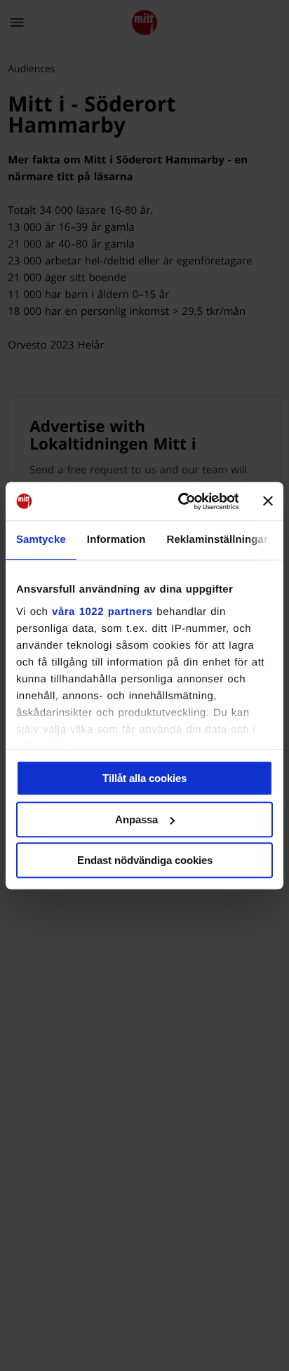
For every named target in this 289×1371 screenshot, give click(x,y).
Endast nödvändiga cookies (145, 860)
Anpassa (136, 819)
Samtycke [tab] (41, 540)
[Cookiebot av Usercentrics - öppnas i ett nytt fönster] (180, 501)
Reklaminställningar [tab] (216, 540)
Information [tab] (116, 540)
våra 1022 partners (102, 612)
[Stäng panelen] (268, 501)
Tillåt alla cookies (144, 778)
